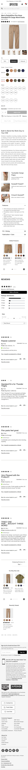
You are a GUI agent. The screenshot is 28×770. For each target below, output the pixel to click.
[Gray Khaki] (16, 585)
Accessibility (4, 728)
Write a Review (14, 292)
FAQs (2, 725)
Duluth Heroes (4, 742)
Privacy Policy (17, 655)
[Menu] (2, 4)
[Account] (22, 4)
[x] (6, 750)
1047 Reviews (21, 21)
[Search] (2, 8)
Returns (24, 116)
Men (5, 13)
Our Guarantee (17, 727)
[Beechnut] (4, 255)
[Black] (24, 255)
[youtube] (10, 750)
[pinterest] (13, 750)
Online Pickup (4, 727)
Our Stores (4, 739)
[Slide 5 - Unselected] (14, 269)
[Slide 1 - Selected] (12, 269)
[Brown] (16, 255)
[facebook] (2, 750)
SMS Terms (17, 719)
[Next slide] (24, 269)
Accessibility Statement (7, 730)
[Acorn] (18, 255)
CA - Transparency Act (6, 763)
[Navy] (21, 585)
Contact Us (4, 719)
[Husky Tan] (4, 585)
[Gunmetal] (18, 585)
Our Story (3, 737)
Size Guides (17, 723)
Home (2, 13)
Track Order (4, 721)
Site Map (3, 766)
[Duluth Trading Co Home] (13, 4)
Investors (3, 744)
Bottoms (9, 13)
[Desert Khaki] (4, 620)
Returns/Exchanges (19, 721)
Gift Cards (16, 725)
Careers (3, 740)
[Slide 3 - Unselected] (13, 269)
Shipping (3, 723)
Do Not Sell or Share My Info (7, 765)
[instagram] (17, 750)
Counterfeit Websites (19, 728)
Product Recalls (18, 730)
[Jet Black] (7, 585)
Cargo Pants (14, 13)
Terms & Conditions (5, 761)
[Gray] (7, 255)
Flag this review (5, 362)
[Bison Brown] (21, 255)
